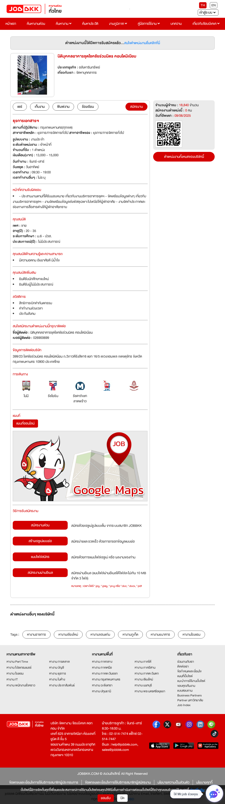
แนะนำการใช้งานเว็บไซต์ (191, 680)
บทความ (176, 24)
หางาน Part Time (17, 661)
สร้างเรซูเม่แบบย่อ (40, 541)
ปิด (122, 798)
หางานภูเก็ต (130, 634)
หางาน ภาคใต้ (143, 661)
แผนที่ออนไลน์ (25, 423)
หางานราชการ (36, 634)
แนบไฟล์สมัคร (40, 557)
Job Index (184, 705)
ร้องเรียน (88, 107)
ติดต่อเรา (183, 666)
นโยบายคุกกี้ (204, 782)
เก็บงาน (40, 107)
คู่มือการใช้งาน (148, 24)
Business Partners (189, 695)
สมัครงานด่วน (40, 525)
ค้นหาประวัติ (90, 24)
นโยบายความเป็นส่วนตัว (173, 782)
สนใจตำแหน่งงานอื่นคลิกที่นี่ (142, 43)
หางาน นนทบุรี (143, 685)
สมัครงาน (136, 107)
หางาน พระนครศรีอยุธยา (150, 691)
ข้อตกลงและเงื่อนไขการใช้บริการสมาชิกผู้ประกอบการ (43, 782)
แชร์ (19, 107)
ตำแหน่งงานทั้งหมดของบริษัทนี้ (184, 157)
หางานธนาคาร (160, 634)
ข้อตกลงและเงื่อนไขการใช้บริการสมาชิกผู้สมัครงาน (118, 782)
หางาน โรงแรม (15, 673)
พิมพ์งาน (63, 107)
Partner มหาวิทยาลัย (190, 700)
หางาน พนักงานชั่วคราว (21, 685)
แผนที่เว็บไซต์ (185, 676)
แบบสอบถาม (184, 690)
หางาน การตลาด (59, 661)
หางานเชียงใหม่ (68, 634)
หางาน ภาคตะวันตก (147, 673)
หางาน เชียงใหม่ (144, 679)
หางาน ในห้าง (57, 679)
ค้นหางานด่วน (36, 24)
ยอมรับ (106, 798)
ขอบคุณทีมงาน (186, 685)
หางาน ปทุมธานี (101, 691)
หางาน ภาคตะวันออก (105, 673)
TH (203, 5)
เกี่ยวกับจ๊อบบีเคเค (204, 24)
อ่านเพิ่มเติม (197, 789)
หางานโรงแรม (191, 634)
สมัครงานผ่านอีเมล (40, 573)
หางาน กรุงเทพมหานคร (106, 679)
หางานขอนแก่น (100, 634)
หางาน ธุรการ (57, 673)
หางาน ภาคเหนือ (102, 667)
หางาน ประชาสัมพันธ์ (62, 685)
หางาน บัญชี (56, 667)
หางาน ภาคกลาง (102, 661)
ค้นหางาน (62, 24)
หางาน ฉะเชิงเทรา (102, 685)
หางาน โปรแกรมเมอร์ (19, 667)
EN (213, 5)
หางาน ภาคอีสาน (145, 667)
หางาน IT (12, 679)
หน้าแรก (10, 24)
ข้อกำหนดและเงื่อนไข (189, 671)
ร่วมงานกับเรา (185, 661)
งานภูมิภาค (117, 24)
